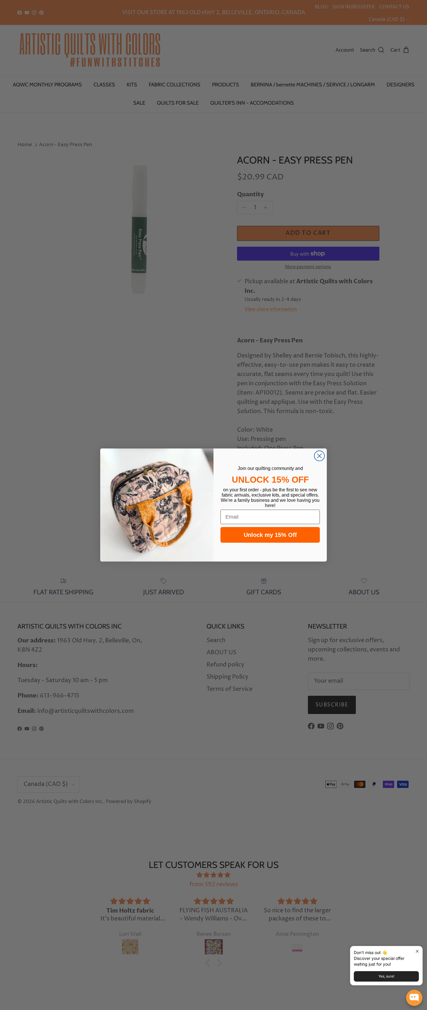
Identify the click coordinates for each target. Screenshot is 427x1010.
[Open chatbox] (414, 998)
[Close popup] (417, 951)
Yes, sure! (386, 976)
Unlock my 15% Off (270, 535)
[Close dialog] (319, 456)
